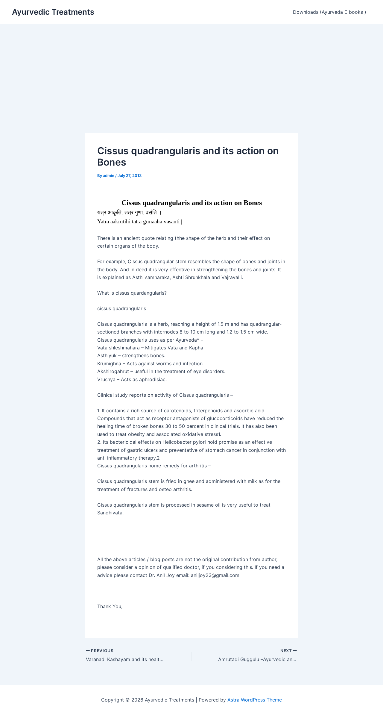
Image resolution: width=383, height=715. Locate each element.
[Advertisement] (191, 69)
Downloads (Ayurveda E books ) (329, 12)
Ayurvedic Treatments (53, 11)
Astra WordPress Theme (254, 700)
